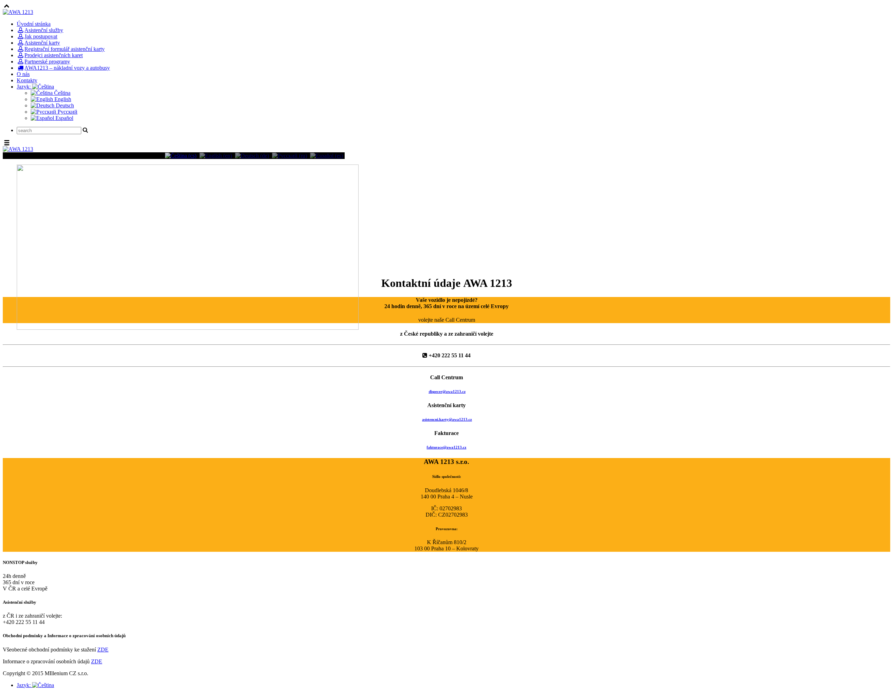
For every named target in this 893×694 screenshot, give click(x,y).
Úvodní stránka (34, 24)
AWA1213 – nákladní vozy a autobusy (67, 68)
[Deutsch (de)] (252, 155)
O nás (23, 74)
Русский (66, 112)
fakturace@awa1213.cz (446, 447)
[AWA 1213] (18, 12)
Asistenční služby (43, 30)
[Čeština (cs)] (180, 155)
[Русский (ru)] (289, 155)
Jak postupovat (40, 36)
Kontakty (27, 80)
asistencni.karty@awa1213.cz (447, 419)
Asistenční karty (42, 43)
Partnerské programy (47, 61)
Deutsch (64, 105)
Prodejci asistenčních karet (53, 55)
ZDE (102, 650)
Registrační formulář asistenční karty (64, 49)
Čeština (61, 93)
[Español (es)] (326, 155)
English (62, 99)
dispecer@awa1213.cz (447, 391)
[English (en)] (216, 155)
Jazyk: (24, 87)
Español (63, 118)
